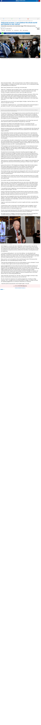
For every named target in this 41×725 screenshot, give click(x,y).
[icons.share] (39, 1)
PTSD (21, 30)
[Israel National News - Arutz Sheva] (20, 0)
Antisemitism (16, 30)
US (12, 30)
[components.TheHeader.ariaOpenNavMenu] (6, 0)
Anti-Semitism (8, 30)
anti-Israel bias (25, 30)
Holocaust (3, 30)
